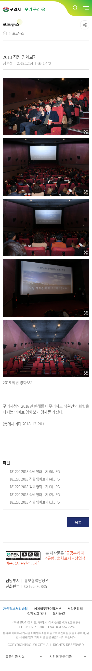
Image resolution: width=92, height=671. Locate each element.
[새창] (85, 131)
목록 (78, 522)
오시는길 (59, 613)
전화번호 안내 (36, 613)
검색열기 (75, 7)
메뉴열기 (85, 8)
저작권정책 (75, 608)
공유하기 (84, 24)
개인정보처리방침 (15, 608)
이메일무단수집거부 (47, 608)
